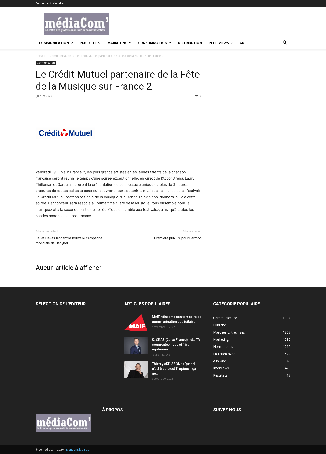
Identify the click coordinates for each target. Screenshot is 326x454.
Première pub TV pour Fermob (178, 238)
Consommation (152, 42)
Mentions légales (77, 450)
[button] (284, 43)
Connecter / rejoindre (50, 3)
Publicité (88, 42)
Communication (54, 42)
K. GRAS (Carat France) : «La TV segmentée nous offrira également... (176, 344)
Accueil (40, 56)
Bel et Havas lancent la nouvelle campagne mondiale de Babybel (69, 240)
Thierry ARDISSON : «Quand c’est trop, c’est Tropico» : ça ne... (174, 368)
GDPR (244, 42)
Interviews (219, 42)
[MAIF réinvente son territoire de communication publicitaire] (136, 322)
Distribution (190, 42)
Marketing (117, 42)
